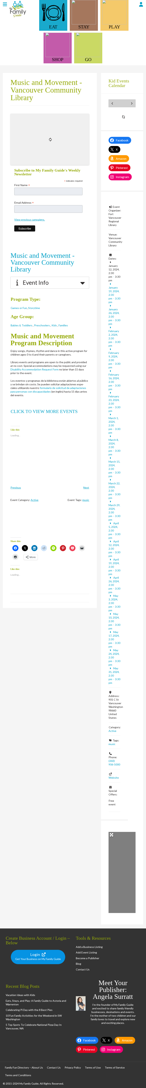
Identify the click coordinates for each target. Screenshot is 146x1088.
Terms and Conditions (18, 1075)
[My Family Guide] (17, 17)
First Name (22, 185)
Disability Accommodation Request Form (34, 369)
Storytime (34, 308)
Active (34, 500)
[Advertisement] (49, 523)
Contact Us (83, 969)
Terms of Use (93, 1067)
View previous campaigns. (29, 219)
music (85, 500)
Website (114, 777)
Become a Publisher (87, 958)
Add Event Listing (86, 952)
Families (63, 325)
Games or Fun (19, 308)
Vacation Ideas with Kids (20, 995)
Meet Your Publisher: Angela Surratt (113, 989)
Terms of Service (115, 1067)
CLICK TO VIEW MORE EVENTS (44, 411)
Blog (78, 963)
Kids (54, 325)
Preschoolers (41, 325)
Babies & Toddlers (21, 325)
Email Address (24, 203)
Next (86, 487)
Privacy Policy (73, 1067)
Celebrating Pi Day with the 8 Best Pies (29, 1009)
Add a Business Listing (89, 946)
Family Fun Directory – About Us (24, 1067)
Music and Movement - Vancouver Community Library (42, 262)
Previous (15, 487)
